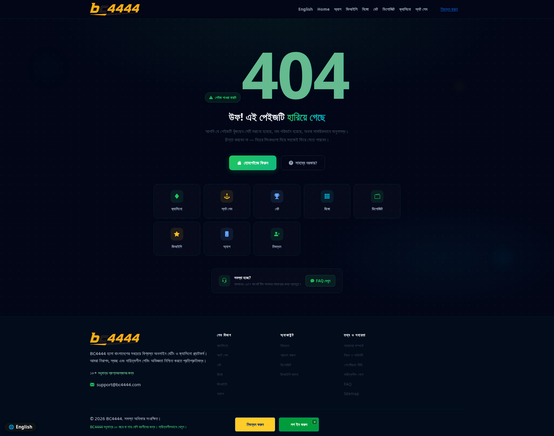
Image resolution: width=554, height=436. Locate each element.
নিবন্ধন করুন (449, 9)
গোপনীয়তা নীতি (353, 364)
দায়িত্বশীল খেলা (354, 374)
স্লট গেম (421, 9)
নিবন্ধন (284, 345)
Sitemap (351, 393)
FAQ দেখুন (323, 280)
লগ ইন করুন (299, 424)
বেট (375, 9)
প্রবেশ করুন (287, 355)
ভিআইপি (352, 9)
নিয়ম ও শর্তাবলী (353, 355)
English (305, 9)
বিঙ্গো (365, 9)
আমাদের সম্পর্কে (353, 345)
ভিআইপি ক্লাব (289, 374)
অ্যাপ (337, 9)
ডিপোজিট (389, 9)
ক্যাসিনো (405, 9)
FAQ (348, 384)
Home (323, 9)
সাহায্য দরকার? (306, 163)
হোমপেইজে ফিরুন (256, 163)
